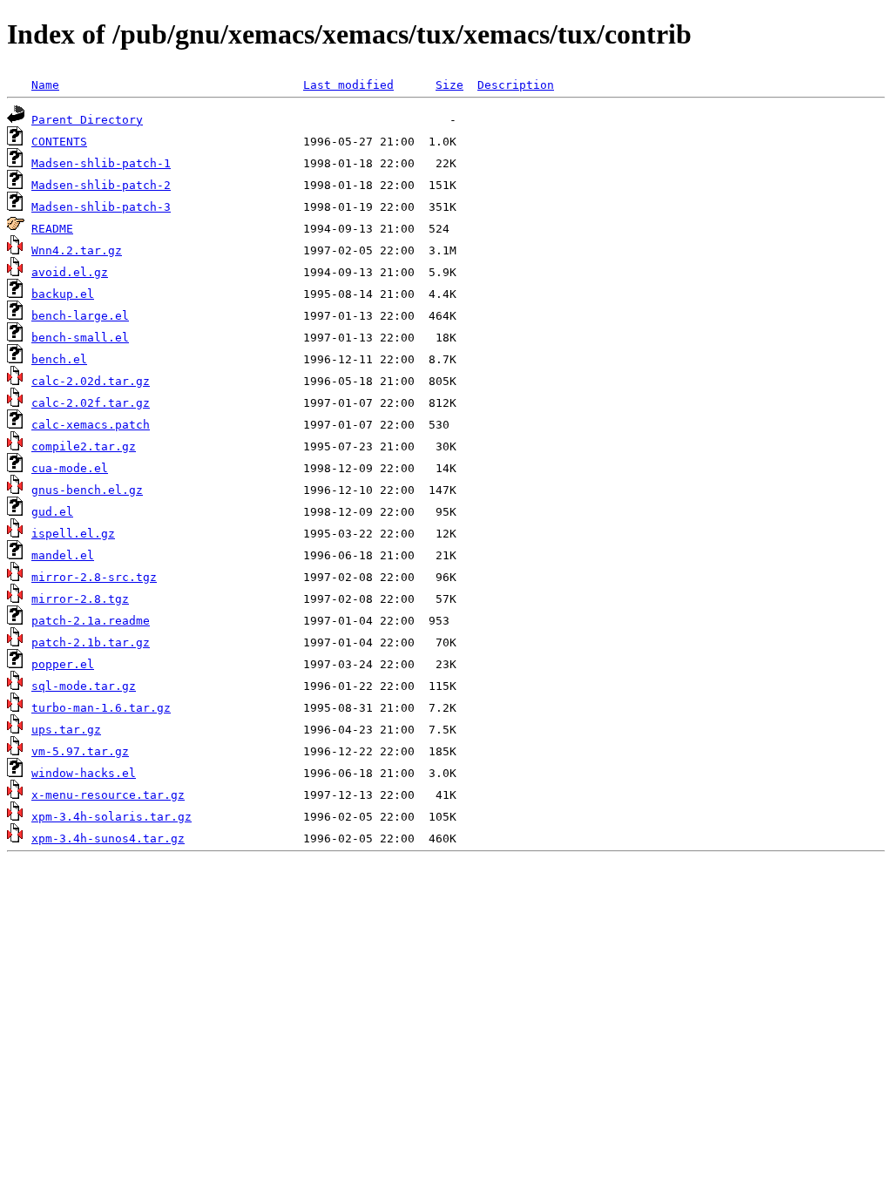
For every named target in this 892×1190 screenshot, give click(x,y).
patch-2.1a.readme (90, 620)
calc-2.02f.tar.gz (90, 402)
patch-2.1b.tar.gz (90, 642)
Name (45, 84)
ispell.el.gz (73, 533)
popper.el (62, 664)
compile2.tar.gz (83, 446)
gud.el (52, 511)
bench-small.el (80, 337)
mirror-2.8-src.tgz (94, 577)
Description (515, 84)
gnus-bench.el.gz (87, 490)
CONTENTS (59, 141)
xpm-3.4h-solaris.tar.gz (111, 816)
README (52, 228)
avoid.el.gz (69, 272)
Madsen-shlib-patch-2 (101, 185)
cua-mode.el (69, 468)
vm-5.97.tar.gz (80, 751)
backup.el (62, 294)
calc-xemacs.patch (90, 424)
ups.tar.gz (66, 729)
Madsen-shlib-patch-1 (101, 163)
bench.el (59, 359)
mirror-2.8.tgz (80, 598)
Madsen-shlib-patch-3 (101, 206)
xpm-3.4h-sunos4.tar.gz (108, 838)
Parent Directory (87, 119)
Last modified (348, 84)
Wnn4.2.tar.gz (76, 250)
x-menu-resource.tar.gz (108, 794)
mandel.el (62, 555)
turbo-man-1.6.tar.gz (101, 707)
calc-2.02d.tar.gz (90, 381)
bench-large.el (80, 315)
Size (449, 84)
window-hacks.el (83, 773)
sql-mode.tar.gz (83, 686)
